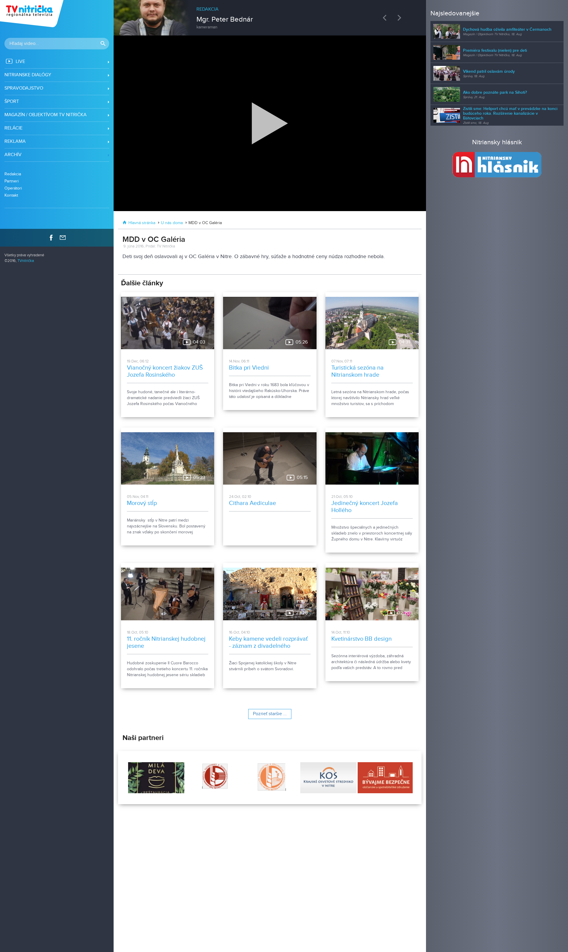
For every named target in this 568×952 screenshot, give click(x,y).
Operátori (13, 188)
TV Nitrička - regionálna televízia (32, 13)
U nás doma (172, 223)
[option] (270, 15)
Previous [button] (386, 17)
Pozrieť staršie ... (270, 714)
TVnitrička (25, 261)
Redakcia (12, 174)
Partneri (11, 181)
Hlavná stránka (141, 223)
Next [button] (400, 17)
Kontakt (11, 195)
